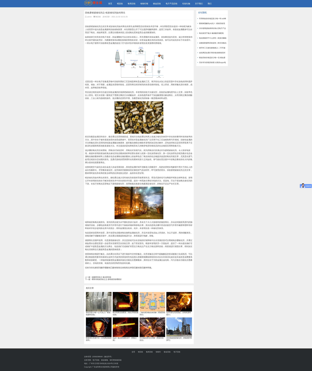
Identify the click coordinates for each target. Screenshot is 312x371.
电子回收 (177, 352)
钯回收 (120, 4)
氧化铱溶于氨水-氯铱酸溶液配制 (211, 33)
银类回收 (132, 4)
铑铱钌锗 (144, 4)
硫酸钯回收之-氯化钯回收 (101, 277)
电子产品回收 (171, 4)
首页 (110, 4)
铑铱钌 (158, 352)
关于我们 (199, 4)
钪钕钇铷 (186, 4)
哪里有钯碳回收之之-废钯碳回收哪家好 (107, 279)
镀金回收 (157, 4)
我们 (210, 4)
